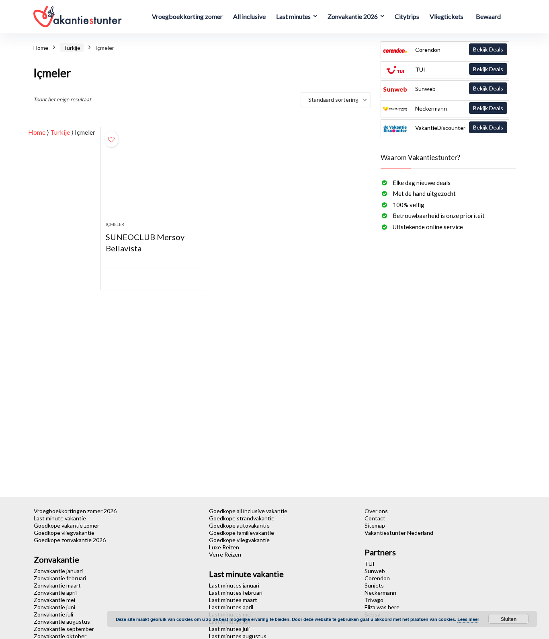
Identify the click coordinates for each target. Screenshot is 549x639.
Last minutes (293, 16)
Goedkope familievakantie (241, 532)
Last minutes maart (233, 599)
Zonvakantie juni (54, 607)
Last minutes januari (234, 585)
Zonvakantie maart (57, 585)
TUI (458, 69)
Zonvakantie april (55, 592)
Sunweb (458, 88)
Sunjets (374, 585)
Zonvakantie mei (54, 599)
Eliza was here (382, 607)
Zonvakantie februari (60, 578)
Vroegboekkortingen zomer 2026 (75, 511)
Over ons (376, 511)
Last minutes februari (235, 592)
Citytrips (407, 16)
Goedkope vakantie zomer (66, 525)
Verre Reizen (225, 554)
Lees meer (468, 619)
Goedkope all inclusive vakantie (248, 511)
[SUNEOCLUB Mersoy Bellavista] (153, 178)
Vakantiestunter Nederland (399, 532)
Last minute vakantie (60, 518)
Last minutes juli (229, 628)
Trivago (374, 599)
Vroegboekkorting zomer (187, 16)
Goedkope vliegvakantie (64, 532)
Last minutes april (231, 607)
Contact (375, 518)
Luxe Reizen (224, 547)
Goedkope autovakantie (239, 525)
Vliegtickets (446, 16)
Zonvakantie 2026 (353, 16)
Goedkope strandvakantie (241, 518)
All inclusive (249, 16)
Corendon (458, 49)
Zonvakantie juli (53, 614)
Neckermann (458, 108)
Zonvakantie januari (58, 570)
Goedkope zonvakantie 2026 (70, 539)
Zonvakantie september (64, 628)
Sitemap (375, 525)
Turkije (71, 47)
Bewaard (488, 16)
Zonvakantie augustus (62, 621)
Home (40, 47)
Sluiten (508, 619)
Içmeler (115, 224)
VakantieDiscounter (458, 127)
